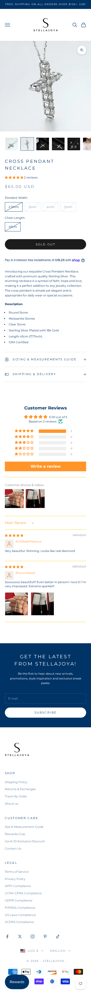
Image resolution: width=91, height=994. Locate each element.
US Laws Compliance (20, 915)
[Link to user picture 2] (42, 603)
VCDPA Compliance (19, 922)
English (58, 950)
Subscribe (45, 712)
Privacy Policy (15, 879)
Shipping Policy (16, 782)
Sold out (45, 244)
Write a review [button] (46, 466)
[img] (14, 535)
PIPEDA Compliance (20, 907)
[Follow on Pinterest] (45, 936)
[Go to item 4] (58, 144)
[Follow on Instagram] (32, 936)
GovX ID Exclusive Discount (25, 841)
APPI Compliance (18, 886)
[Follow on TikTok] (57, 936)
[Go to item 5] (74, 144)
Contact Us (13, 848)
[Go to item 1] (11, 144)
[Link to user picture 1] (16, 603)
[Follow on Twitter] (19, 936)
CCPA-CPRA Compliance (23, 893)
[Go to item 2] (27, 144)
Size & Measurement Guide (24, 827)
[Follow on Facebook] (7, 936)
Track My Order (16, 796)
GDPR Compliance (18, 900)
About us (11, 803)
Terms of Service (17, 871)
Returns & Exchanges (20, 789)
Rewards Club (15, 834)
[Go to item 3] (43, 144)
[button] (14, 177)
